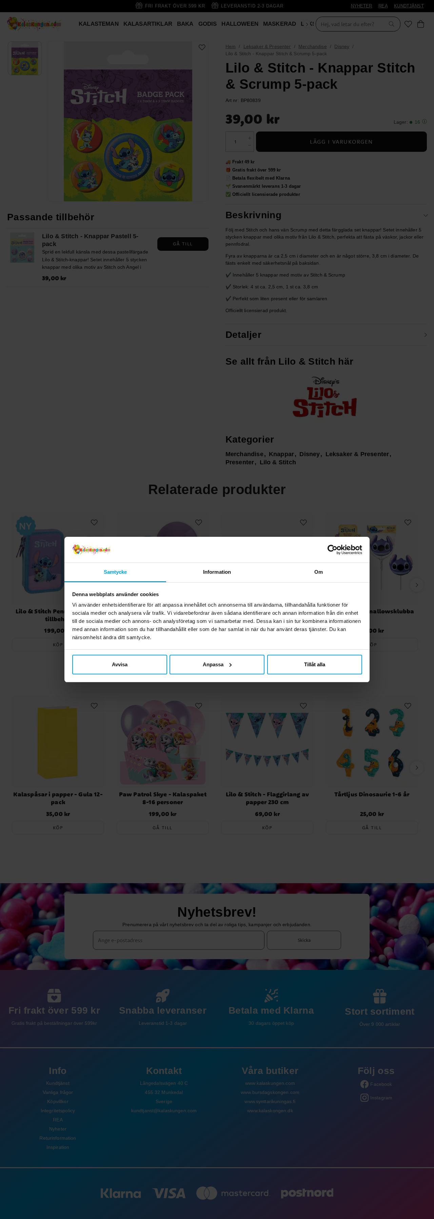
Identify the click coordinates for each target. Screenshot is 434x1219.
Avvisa (119, 664)
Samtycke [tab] (115, 572)
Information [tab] (217, 572)
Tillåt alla (314, 664)
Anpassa (213, 664)
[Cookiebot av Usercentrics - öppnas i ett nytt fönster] (332, 550)
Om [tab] (318, 572)
